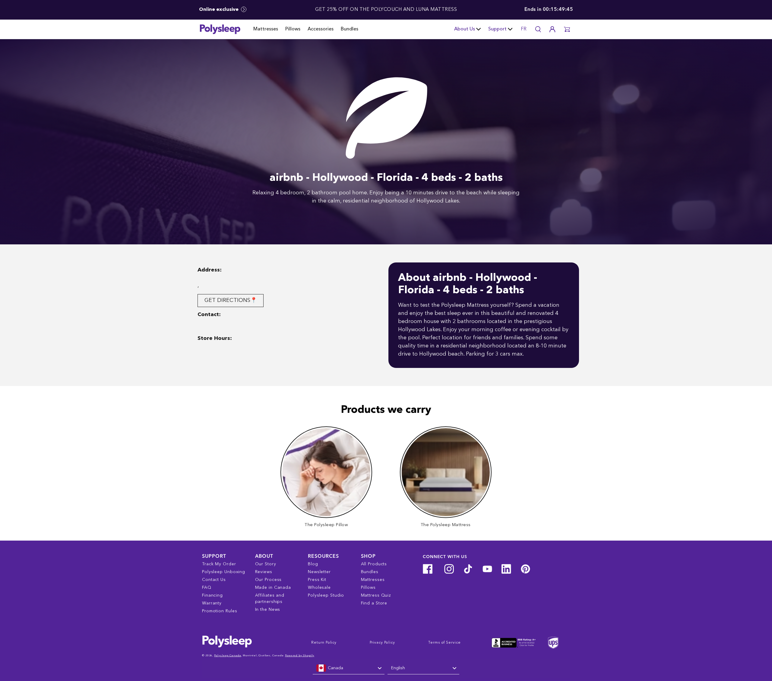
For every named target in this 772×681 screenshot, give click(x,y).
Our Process (268, 580)
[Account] (552, 29)
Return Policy (324, 643)
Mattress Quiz (376, 595)
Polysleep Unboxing (223, 572)
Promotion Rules (219, 611)
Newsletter (319, 572)
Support (497, 29)
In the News (267, 609)
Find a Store (374, 603)
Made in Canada (273, 587)
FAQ (206, 587)
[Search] (538, 29)
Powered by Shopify (299, 655)
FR (524, 29)
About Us (464, 29)
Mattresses (265, 29)
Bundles (349, 29)
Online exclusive (219, 9)
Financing (212, 595)
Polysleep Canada (227, 655)
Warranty (212, 603)
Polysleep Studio (326, 595)
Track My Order (219, 564)
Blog (313, 564)
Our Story (265, 564)
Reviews (263, 572)
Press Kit (317, 580)
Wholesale (319, 587)
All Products (374, 564)
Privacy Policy (382, 643)
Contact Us (214, 580)
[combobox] (348, 668)
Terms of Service (444, 643)
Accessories (321, 29)
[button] (567, 29)
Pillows (292, 29)
